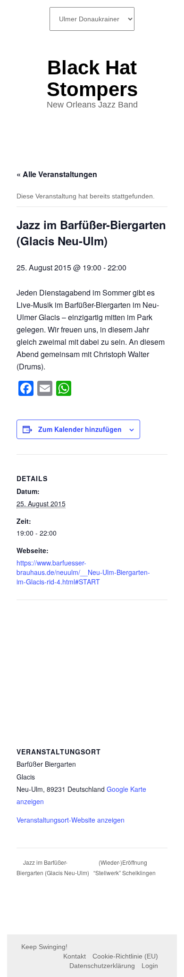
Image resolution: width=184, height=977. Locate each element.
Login (150, 965)
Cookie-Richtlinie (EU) (125, 956)
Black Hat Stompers (92, 78)
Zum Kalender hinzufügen (80, 429)
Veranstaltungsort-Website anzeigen (71, 820)
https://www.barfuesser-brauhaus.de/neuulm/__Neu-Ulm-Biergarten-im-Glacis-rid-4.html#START (83, 572)
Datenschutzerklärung (102, 965)
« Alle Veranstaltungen (57, 174)
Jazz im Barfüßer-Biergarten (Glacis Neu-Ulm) (53, 867)
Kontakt (74, 956)
